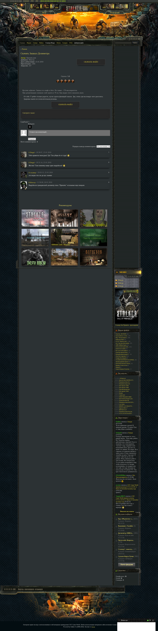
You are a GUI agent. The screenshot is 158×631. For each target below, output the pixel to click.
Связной (118, 367)
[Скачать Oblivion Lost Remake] (64, 245)
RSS (37, 1)
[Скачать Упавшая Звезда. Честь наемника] (93, 245)
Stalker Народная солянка (125, 396)
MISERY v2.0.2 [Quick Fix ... (126, 406)
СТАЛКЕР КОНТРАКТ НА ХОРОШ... (125, 359)
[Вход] (30, 127)
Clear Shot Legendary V (121, 356)
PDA (32, 1)
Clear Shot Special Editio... (122, 352)
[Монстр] (24, 185)
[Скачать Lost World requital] (93, 226)
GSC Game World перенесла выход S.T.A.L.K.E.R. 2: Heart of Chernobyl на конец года (127, 487)
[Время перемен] (35, 245)
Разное (24, 49)
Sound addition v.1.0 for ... (122, 335)
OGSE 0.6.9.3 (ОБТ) (120, 348)
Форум (29, 43)
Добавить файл (79, 43)
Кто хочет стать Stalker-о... (122, 350)
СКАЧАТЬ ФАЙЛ (91, 62)
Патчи (58, 43)
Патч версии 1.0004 (124, 391)
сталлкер (33, 172)
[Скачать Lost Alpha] (35, 226)
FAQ (70, 43)
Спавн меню (122, 395)
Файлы (41, 43)
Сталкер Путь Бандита (121, 358)
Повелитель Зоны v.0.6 (124, 384)
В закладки (26, 1)
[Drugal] (24, 154)
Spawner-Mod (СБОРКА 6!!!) (126, 380)
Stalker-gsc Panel (120, 339)
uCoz (93, 627)
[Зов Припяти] (107, 8)
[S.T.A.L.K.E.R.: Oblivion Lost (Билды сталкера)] (35, 8)
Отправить (32, 139)
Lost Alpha (122, 404)
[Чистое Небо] (54, 8)
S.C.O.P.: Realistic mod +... (122, 341)
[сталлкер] (24, 174)
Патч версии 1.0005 (124, 385)
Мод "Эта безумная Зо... (121, 337)
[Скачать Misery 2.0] (64, 226)
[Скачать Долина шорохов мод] (64, 265)
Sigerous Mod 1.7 (123, 408)
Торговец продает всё (124, 389)
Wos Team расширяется (125, 476)
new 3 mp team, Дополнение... (123, 343)
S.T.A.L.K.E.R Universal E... (125, 413)
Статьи (35, 43)
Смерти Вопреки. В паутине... (123, 369)
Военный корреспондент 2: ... (123, 354)
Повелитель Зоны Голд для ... (126, 411)
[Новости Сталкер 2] (121, 8)
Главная (22, 43)
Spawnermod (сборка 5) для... (126, 398)
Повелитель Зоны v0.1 (124, 382)
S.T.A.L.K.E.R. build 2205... (122, 347)
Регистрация (114, 13)
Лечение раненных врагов (122, 361)
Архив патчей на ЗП (124, 400)
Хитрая (130, 422)
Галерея (64, 43)
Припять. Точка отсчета (121, 365)
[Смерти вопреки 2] (35, 265)
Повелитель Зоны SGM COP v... (126, 402)
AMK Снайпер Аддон (121, 345)
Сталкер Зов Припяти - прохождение (126, 325)
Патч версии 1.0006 (124, 387)
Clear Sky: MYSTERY (121, 334)
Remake (121, 393)
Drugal (32, 152)
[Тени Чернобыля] (44, 8)
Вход (44, 13)
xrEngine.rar (123, 378)
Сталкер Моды (50, 43)
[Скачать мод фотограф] (93, 265)
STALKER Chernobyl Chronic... (123, 363)
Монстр (33, 182)
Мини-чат (123, 620)
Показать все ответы (127, 511)
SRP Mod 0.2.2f (123, 409)
